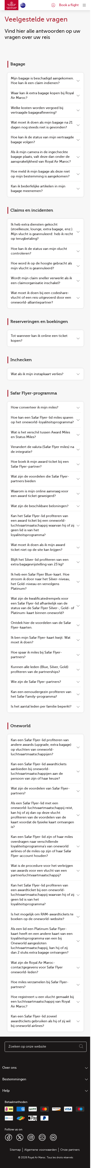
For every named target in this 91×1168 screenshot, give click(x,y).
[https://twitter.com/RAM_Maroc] (20, 1137)
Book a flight (69, 5)
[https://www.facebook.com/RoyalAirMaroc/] (8, 1137)
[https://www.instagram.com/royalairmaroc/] (31, 1137)
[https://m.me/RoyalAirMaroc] (53, 1137)
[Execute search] (81, 1047)
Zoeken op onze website (27, 1046)
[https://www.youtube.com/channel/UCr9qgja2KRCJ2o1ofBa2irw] (42, 1137)
